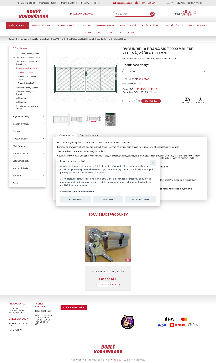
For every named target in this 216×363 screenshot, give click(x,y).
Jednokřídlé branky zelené (27, 54)
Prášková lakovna (81, 14)
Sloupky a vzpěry (67, 25)
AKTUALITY (115, 33)
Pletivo (86, 25)
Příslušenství (128, 25)
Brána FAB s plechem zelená (27, 78)
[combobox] (131, 14)
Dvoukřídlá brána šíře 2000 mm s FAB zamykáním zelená (89, 39)
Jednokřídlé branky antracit (28, 58)
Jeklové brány (22, 102)
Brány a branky (17, 25)
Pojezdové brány (41, 25)
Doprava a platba (69, 3)
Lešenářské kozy (173, 25)
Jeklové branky (23, 98)
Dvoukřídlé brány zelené (39, 39)
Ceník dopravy (187, 102)
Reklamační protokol (26, 3)
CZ (168, 3)
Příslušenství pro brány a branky (27, 107)
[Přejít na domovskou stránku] (33, 17)
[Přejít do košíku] (183, 15)
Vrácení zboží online (73, 307)
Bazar (100, 33)
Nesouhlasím (108, 199)
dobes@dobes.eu (124, 3)
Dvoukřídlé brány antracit (27, 88)
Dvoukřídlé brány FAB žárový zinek (25, 93)
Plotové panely (105, 25)
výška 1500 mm (132, 71)
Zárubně (87, 33)
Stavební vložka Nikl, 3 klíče (108, 271)
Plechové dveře (198, 25)
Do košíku (151, 101)
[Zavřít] (153, 163)
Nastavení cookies (140, 199)
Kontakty (85, 3)
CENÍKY (130, 33)
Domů (11, 39)
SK (172, 3)
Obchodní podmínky (48, 3)
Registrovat (196, 3)
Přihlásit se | (185, 3)
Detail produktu (108, 284)
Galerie (96, 3)
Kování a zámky (150, 25)
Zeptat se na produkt (200, 102)
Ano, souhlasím (75, 199)
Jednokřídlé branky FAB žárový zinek (26, 63)
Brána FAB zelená (58, 39)
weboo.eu (116, 360)
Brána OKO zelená (26, 83)
